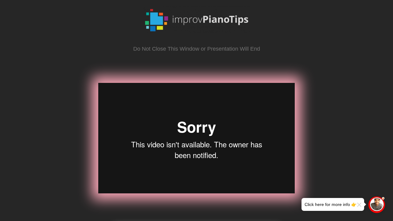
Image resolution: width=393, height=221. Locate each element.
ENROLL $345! (196, 208)
